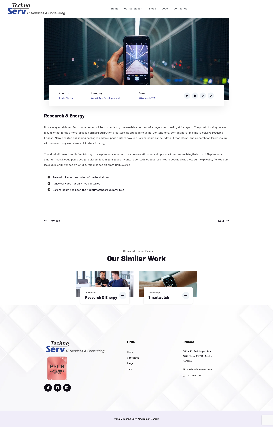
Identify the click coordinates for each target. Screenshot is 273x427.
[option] (105, 288)
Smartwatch (158, 297)
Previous (54, 220)
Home (114, 8)
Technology (91, 292)
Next (221, 220)
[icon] (187, 95)
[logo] (36, 8)
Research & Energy (101, 297)
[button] (122, 295)
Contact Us (180, 8)
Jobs (165, 8)
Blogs (152, 8)
